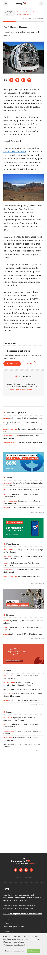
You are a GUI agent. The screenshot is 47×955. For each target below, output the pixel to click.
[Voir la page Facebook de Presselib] (15, 870)
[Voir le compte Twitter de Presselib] (21, 870)
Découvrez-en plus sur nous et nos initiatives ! (22, 914)
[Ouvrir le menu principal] (5, 3)
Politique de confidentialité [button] (14, 945)
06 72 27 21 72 (8, 923)
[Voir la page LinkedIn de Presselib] (26, 870)
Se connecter (12, 363)
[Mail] (29, 80)
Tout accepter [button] (33, 951)
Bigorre (35, 12)
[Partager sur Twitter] (17, 80)
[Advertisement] (23, 780)
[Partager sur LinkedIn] (23, 80)
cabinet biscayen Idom (14, 151)
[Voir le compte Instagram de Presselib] (31, 870)
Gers (27, 14)
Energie (29, 390)
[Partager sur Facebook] (11, 80)
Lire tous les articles (37, 512)
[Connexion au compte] (41, 3)
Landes (21, 14)
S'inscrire (29, 363)
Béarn (19, 12)
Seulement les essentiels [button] (14, 951)
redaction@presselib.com (13, 926)
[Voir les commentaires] (5, 80)
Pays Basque (27, 12)
